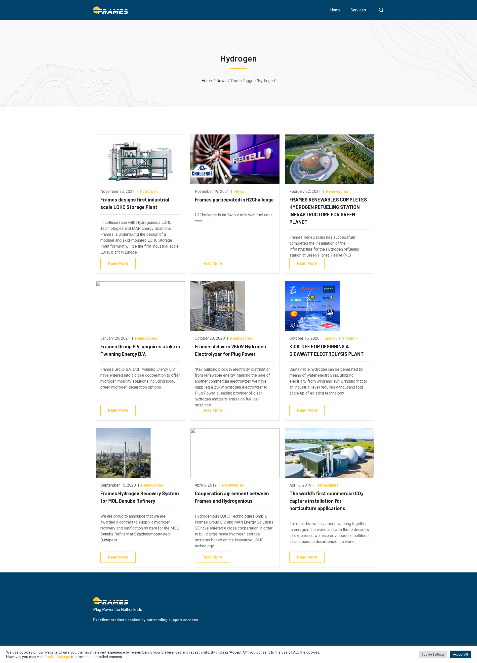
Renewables (337, 191)
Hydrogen (149, 191)
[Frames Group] (110, 9)
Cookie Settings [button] (433, 654)
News (221, 80)
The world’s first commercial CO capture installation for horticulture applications (326, 500)
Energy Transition (341, 338)
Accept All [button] (460, 654)
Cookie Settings (57, 657)
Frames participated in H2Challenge (234, 199)
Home (206, 80)
